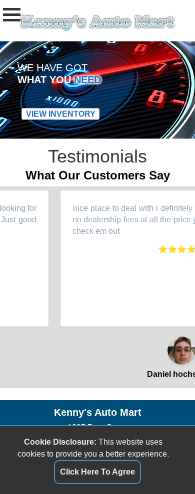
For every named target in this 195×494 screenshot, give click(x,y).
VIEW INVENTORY (61, 114)
